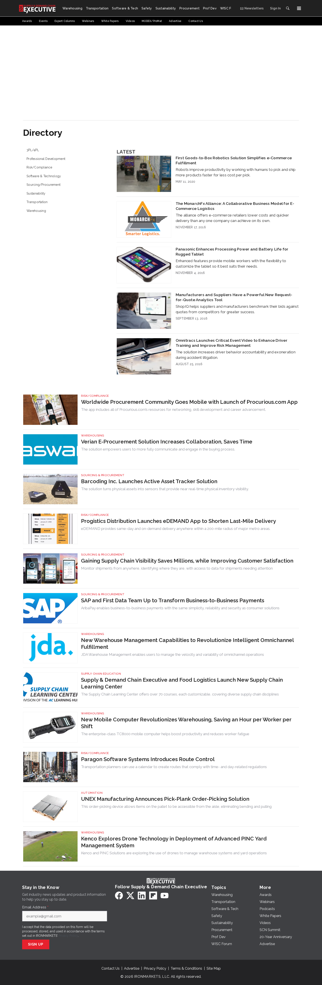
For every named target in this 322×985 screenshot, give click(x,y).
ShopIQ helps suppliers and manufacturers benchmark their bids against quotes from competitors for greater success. (237, 309)
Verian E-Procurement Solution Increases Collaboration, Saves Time (166, 441)
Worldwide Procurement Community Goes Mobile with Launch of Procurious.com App (189, 402)
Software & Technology (44, 176)
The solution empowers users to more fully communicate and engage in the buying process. (158, 449)
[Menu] (299, 8)
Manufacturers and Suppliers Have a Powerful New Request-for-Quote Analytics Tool (234, 297)
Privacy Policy (68, 935)
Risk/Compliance (39, 167)
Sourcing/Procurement (43, 184)
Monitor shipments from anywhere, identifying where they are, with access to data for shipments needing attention (177, 568)
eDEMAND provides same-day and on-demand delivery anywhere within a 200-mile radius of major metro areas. (175, 528)
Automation (92, 792)
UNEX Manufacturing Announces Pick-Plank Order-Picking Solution (165, 799)
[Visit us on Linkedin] (142, 895)
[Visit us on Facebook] (119, 895)
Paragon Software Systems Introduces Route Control (148, 759)
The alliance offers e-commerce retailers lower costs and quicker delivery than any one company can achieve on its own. (232, 218)
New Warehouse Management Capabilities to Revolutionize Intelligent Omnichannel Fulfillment (187, 643)
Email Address (35, 907)
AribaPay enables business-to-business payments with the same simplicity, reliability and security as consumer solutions (180, 608)
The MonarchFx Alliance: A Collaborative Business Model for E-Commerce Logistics (235, 206)
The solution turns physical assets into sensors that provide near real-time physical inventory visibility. (165, 489)
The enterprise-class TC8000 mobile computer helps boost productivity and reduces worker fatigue (165, 734)
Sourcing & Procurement (102, 475)
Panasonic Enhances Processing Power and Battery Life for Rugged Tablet (232, 251)
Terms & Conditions (186, 968)
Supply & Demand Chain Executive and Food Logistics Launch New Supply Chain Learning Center (182, 683)
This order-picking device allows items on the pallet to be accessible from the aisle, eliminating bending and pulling (176, 806)
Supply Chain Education (101, 673)
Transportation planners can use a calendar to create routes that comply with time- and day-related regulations (174, 767)
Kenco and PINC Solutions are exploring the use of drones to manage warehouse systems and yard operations (174, 853)
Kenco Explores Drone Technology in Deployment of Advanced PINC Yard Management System (174, 842)
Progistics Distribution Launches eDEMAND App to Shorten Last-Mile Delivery (178, 521)
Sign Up (35, 944)
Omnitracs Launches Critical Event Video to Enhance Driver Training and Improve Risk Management (231, 343)
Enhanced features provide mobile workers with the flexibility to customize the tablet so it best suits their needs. (231, 263)
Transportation (37, 202)
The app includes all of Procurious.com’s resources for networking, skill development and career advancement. (173, 409)
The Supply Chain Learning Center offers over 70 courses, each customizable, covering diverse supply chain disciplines (180, 694)
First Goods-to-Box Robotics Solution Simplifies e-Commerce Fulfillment (234, 160)
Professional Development (46, 159)
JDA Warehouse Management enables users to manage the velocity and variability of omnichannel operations (172, 654)
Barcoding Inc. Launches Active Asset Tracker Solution (149, 481)
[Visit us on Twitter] (130, 895)
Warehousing (36, 211)
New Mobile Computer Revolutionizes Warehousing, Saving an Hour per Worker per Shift (186, 722)
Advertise (131, 968)
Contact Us (110, 968)
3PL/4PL (33, 150)
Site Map (214, 968)
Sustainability (36, 193)
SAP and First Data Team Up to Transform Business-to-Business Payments (172, 600)
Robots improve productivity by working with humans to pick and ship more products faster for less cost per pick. (236, 172)
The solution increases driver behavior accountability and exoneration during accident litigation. (235, 355)
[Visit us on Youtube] (164, 895)
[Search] (287, 8)
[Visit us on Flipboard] (153, 895)
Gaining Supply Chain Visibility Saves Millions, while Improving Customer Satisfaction (187, 561)
